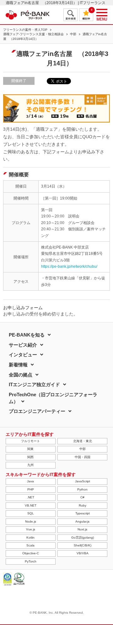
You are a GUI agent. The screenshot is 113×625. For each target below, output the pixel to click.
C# (82, 497)
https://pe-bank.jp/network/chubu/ (69, 266)
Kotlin (30, 537)
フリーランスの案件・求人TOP (25, 29)
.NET (30, 497)
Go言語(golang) (82, 537)
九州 (30, 465)
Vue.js (30, 529)
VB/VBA (83, 553)
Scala (30, 545)
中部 (73, 34)
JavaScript (82, 481)
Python (82, 489)
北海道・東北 (82, 441)
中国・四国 (82, 457)
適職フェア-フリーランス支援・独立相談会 (33, 34)
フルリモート (30, 441)
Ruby (82, 505)
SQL (30, 513)
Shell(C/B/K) (82, 545)
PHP (30, 489)
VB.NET (30, 505)
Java (30, 481)
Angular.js (82, 521)
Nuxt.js (82, 529)
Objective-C (30, 553)
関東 (30, 449)
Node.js (30, 521)
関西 (30, 457)
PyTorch (30, 561)
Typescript (82, 513)
